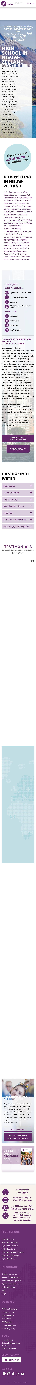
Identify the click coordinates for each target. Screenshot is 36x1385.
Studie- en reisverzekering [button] (14, 519)
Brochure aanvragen (9, 1274)
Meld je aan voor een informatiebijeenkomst (18, 1137)
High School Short (8, 1249)
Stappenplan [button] (9, 486)
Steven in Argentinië (14, 591)
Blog (3, 1290)
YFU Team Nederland (9, 1309)
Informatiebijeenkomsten (11, 1277)
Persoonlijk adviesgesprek (11, 1280)
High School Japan (8, 1259)
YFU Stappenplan (8, 1312)
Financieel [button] (8, 513)
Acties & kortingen (8, 1287)
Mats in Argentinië (14, 764)
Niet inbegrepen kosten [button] (13, 506)
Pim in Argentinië (14, 998)
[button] (33, 561)
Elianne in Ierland (14, 1029)
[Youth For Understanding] (12, 3)
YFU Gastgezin (7, 1322)
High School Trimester (10, 1245)
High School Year (8, 1239)
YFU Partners (6, 1319)
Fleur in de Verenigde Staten (14, 931)
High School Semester (10, 1242)
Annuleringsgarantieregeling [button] (16, 526)
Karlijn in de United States (14, 660)
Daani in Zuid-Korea (14, 695)
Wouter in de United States (14, 799)
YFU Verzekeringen (9, 1325)
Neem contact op (18, 1129)
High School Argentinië (10, 1255)
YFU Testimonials (8, 1315)
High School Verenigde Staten (13, 1252)
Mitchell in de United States (14, 625)
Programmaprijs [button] (10, 499)
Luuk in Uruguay (14, 832)
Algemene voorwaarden (10, 1284)
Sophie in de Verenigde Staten (14, 896)
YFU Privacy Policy (8, 1328)
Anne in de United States (14, 730)
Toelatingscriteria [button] (11, 492)
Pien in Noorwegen (14, 965)
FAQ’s (4, 1293)
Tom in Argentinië (14, 1060)
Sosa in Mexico (14, 863)
